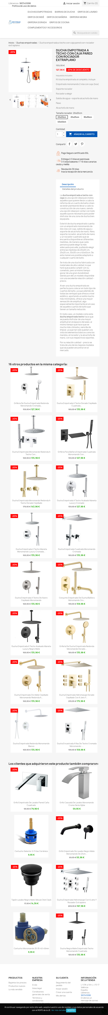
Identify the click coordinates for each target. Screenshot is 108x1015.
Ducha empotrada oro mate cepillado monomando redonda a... (31, 696)
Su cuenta (62, 977)
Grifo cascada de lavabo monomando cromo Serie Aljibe (77, 803)
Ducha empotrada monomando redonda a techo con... (31, 453)
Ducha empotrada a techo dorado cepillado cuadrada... (77, 404)
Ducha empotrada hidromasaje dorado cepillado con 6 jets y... (76, 696)
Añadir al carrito (82, 134)
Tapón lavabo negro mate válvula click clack (31, 900)
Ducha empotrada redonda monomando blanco (31, 744)
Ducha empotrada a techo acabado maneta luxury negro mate (31, 647)
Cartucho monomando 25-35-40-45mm (31, 948)
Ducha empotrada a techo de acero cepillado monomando (31, 599)
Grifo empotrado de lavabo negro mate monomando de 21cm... (77, 852)
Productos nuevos (17, 986)
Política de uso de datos (24, 5)
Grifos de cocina (59, 22)
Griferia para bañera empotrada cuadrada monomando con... (77, 453)
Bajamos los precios (17, 982)
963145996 (25, 3)
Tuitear (75, 144)
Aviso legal (37, 988)
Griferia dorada (37, 22)
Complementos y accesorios (45, 27)
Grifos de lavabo (87, 11)
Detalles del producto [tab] (73, 189)
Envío (34, 985)
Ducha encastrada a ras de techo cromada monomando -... (77, 744)
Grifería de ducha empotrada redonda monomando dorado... (76, 647)
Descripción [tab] (68, 184)
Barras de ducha (65, 11)
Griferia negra (78, 17)
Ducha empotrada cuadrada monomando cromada (76, 550)
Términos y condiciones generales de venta (41, 1001)
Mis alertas (61, 995)
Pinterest (82, 144)
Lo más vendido (15, 989)
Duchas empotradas (40, 11)
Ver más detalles (58, 1010)
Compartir (69, 144)
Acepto (71, 1010)
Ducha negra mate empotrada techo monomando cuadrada (76, 949)
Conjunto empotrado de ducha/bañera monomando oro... (77, 599)
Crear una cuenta (64, 992)
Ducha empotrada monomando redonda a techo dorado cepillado (31, 501)
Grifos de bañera (57, 17)
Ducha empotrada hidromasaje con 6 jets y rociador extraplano (77, 901)
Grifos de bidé (36, 17)
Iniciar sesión (62, 989)
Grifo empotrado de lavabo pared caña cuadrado (31, 803)
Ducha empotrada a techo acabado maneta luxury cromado (76, 501)
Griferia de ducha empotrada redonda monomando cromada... (31, 404)
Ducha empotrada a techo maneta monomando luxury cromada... (31, 550)
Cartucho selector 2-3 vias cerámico (31, 851)
